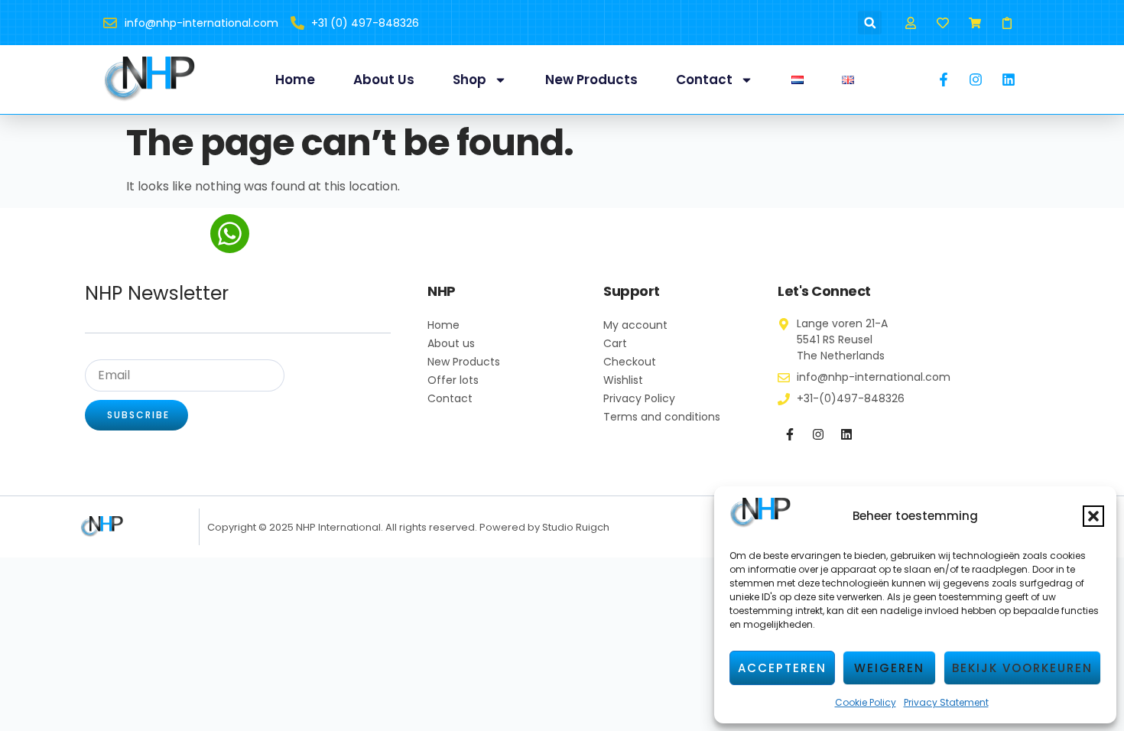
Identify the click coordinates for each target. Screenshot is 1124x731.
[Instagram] (818, 434)
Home (295, 79)
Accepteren (782, 668)
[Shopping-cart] (975, 22)
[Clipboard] (1007, 22)
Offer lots (453, 380)
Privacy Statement (946, 702)
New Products (591, 79)
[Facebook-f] (790, 434)
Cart (615, 343)
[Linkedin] (846, 434)
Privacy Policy (639, 398)
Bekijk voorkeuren (1022, 668)
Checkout (629, 361)
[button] (1093, 516)
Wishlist (623, 380)
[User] (910, 22)
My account (635, 325)
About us (383, 79)
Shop (469, 79)
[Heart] (942, 22)
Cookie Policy (865, 702)
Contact (704, 79)
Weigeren (889, 668)
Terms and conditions (661, 416)
